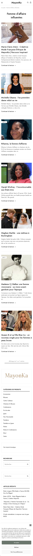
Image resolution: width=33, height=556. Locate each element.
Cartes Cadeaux (8, 401)
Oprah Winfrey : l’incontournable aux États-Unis (16, 188)
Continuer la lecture (7, 65)
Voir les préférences (17, 552)
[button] (30, 525)
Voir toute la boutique (9, 447)
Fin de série (6, 410)
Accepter (16, 543)
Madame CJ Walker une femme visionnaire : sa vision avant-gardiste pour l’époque (15, 287)
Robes (5, 427)
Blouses (5, 397)
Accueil (3, 8)
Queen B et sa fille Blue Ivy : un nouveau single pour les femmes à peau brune (16, 337)
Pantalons (6, 420)
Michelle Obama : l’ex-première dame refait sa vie (15, 99)
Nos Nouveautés (8, 417)
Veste (5, 436)
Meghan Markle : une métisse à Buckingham (15, 234)
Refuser (16, 547)
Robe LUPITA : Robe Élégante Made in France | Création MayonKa (14, 497)
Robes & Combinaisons (10, 430)
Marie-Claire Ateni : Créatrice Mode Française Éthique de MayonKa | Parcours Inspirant (14, 49)
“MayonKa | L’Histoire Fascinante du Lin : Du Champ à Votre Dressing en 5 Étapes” (16, 503)
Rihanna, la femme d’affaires (14, 143)
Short (4, 433)
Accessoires (6, 394)
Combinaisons (7, 407)
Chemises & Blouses (9, 404)
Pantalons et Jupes (8, 423)
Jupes (4, 414)
